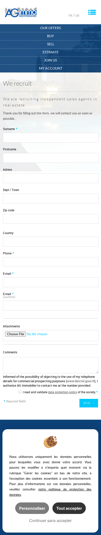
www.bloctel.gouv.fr (80, 381)
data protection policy (62, 392)
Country (8, 233)
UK (77, 15)
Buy (50, 36)
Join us (50, 60)
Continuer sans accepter (50, 520)
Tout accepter (69, 508)
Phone (8, 253)
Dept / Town (11, 190)
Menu (92, 12)
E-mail (8, 273)
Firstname (9, 149)
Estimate (51, 52)
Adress (7, 169)
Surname (10, 129)
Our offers (50, 28)
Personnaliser (32, 508)
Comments (10, 352)
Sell (50, 44)
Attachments (11, 326)
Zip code (8, 210)
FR (70, 15)
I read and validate (35, 392)
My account (50, 68)
